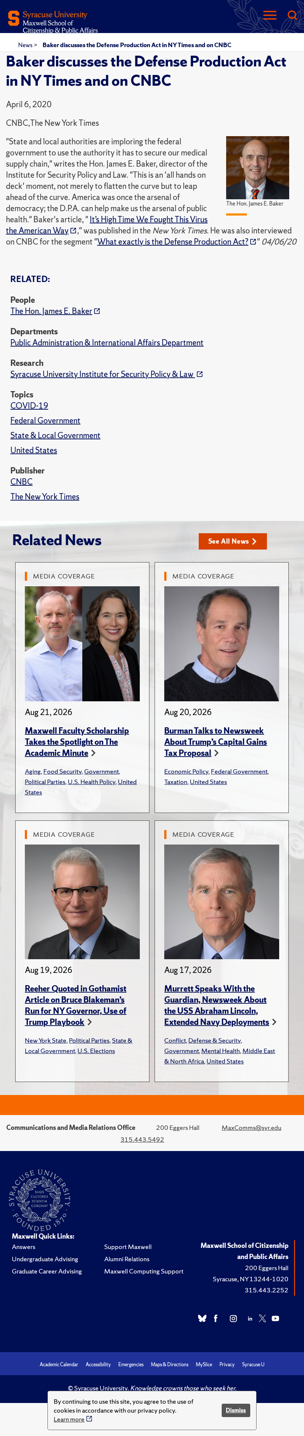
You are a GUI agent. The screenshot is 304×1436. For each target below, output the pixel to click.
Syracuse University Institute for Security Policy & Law (102, 374)
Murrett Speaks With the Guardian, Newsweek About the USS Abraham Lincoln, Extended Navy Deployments (216, 1005)
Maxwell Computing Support (144, 1271)
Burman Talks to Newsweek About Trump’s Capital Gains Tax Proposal (215, 741)
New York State (45, 1040)
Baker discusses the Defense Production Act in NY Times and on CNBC (137, 45)
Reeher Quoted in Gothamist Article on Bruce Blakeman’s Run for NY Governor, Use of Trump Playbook (75, 1005)
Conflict (175, 1040)
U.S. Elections (96, 1050)
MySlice (204, 1364)
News (26, 45)
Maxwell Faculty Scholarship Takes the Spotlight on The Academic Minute (77, 741)
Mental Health (220, 1050)
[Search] (292, 16)
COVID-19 (29, 405)
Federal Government (45, 420)
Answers (23, 1246)
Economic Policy (186, 771)
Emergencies (130, 1364)
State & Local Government (55, 435)
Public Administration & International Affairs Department (107, 342)
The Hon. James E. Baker (51, 311)
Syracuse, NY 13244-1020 (250, 1279)
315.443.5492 (142, 1139)
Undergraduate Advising (45, 1259)
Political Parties (45, 781)
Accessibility (98, 1364)
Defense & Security (214, 1040)
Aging (33, 771)
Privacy (227, 1364)
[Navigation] (270, 16)
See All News (229, 541)
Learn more (69, 1419)
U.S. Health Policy (91, 781)
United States (33, 450)
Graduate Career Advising (47, 1271)
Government (101, 771)
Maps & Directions (169, 1364)
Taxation (175, 781)
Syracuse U (253, 1364)
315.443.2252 (266, 1290)
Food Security (62, 771)
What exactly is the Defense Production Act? (172, 241)
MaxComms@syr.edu (251, 1127)
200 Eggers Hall (266, 1267)
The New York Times (44, 496)
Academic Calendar (59, 1364)
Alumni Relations (126, 1259)
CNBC (21, 481)
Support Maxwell (128, 1246)
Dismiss (236, 1410)
